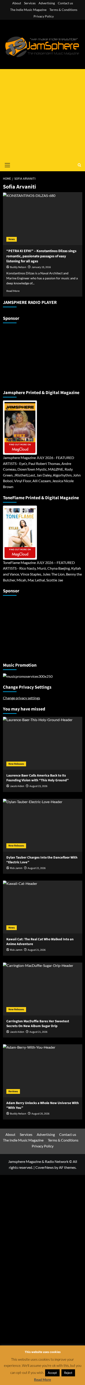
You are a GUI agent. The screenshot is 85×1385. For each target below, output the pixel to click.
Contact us (65, 3)
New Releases (16, 764)
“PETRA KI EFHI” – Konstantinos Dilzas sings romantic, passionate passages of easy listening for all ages (41, 256)
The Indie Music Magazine (28, 10)
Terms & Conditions (63, 10)
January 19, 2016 (41, 267)
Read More (12, 291)
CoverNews (44, 1167)
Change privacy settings (21, 698)
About (16, 3)
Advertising (47, 3)
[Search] (79, 165)
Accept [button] (52, 1373)
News (11, 239)
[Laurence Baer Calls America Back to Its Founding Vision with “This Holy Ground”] (42, 743)
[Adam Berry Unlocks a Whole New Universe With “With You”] (42, 1070)
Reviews (13, 1091)
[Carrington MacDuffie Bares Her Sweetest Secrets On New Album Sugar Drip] (42, 989)
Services (30, 3)
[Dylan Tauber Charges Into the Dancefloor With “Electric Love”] (42, 825)
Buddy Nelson (18, 267)
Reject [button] (68, 1373)
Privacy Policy (44, 16)
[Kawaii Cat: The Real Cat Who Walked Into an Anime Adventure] (42, 907)
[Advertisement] (42, 113)
